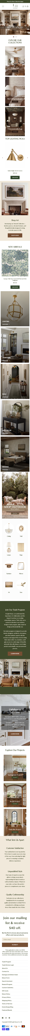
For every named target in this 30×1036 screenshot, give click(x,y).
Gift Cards (5, 991)
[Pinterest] (9, 1018)
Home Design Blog (7, 1007)
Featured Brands (7, 1010)
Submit (15, 945)
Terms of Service (7, 1004)
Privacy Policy (6, 997)
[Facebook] (2, 1018)
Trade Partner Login (8, 965)
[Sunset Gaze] (15, 263)
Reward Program (7, 984)
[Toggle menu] (3, 6)
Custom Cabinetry (7, 988)
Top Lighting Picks (15, 139)
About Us (5, 968)
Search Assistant (7, 981)
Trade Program (6, 962)
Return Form (6, 978)
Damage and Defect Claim (10, 975)
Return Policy (6, 994)
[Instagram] (6, 1018)
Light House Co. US (17, 1022)
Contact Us (5, 971)
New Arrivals (15, 247)
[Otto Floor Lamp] (15, 155)
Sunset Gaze (15, 279)
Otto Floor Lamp (15, 170)
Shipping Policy (7, 1000)
